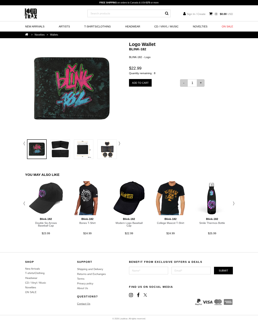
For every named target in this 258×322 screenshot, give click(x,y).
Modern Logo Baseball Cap (129, 224)
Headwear (132, 26)
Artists (64, 26)
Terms (80, 278)
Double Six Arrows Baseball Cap (46, 224)
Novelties (200, 26)
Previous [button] (25, 143)
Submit (223, 270)
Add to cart (140, 82)
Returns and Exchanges (91, 273)
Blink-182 (137, 49)
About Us (82, 288)
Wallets (54, 34)
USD (224, 14)
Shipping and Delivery (90, 269)
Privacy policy (85, 283)
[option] (72, 89)
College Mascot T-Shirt (170, 222)
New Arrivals (34, 26)
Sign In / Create (196, 14)
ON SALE (227, 26)
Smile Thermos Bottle (212, 222)
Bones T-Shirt (87, 222)
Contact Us (83, 303)
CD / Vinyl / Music (166, 26)
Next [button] (119, 143)
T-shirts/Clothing (97, 26)
